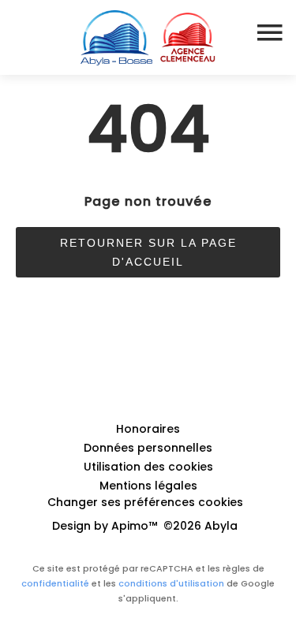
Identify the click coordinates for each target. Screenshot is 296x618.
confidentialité (55, 583)
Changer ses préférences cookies (145, 502)
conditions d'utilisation (171, 583)
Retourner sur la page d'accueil (148, 252)
